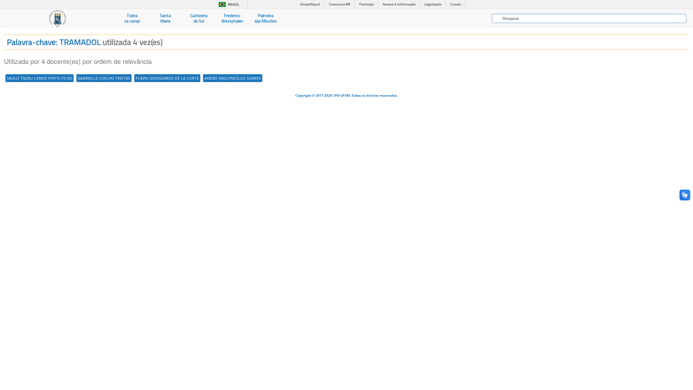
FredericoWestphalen (232, 18)
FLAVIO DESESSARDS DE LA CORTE (167, 78)
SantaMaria (165, 18)
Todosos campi (132, 18)
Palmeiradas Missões (265, 18)
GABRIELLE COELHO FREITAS (104, 78)
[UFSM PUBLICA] (58, 18)
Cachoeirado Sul (198, 18)
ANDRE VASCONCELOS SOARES (232, 78)
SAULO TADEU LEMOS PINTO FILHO (39, 78)
